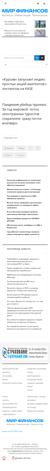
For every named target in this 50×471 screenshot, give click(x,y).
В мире (30, 372)
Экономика (7, 376)
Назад (21, 148)
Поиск (30, 390)
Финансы (6, 372)
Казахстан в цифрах (35, 411)
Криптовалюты (33, 376)
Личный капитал (9, 407)
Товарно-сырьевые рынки (35, 385)
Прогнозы (31, 407)
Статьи (5, 397)
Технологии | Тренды (36, 397)
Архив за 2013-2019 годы (12, 431)
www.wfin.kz (17, 451)
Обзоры (5, 400)
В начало (8, 148)
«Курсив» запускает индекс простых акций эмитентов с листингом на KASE (24, 84)
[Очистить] (42, 57)
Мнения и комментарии (37, 404)
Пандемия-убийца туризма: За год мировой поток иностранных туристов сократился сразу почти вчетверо (24, 113)
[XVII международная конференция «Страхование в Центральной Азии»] (25, 353)
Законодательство (10, 369)
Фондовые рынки (34, 380)
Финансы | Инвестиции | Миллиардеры (12, 412)
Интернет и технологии (12, 383)
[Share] (38, 3)
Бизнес (5, 380)
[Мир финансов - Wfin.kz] (25, 12)
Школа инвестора (10, 404)
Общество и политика (36, 369)
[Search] (44, 3)
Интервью (31, 400)
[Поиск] (37, 57)
